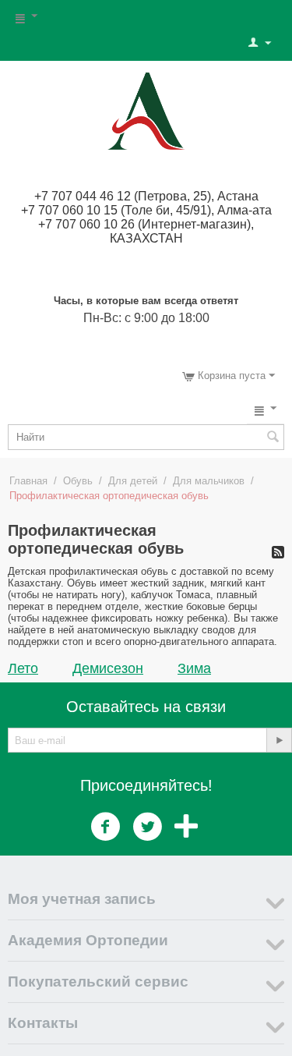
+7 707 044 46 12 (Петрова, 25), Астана (146, 196)
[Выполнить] (278, 740)
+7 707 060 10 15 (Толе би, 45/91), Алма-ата (146, 210)
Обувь (78, 481)
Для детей (132, 481)
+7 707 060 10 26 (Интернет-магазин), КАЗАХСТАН (146, 231)
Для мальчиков (209, 481)
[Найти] (272, 438)
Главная (28, 481)
